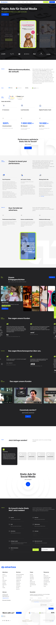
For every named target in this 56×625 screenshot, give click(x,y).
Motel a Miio (32, 578)
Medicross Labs (32, 581)
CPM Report (46, 584)
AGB (3, 586)
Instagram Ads (18, 580)
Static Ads (17, 589)
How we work (4, 575)
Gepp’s (31, 580)
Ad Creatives (18, 586)
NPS (30, 586)
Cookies (3, 587)
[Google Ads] (43, 533)
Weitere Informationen (14, 547)
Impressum (4, 583)
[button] (19, 2)
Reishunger (32, 575)
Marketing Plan (46, 575)
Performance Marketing (20, 574)
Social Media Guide (47, 581)
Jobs (3, 578)
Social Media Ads (19, 575)
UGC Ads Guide (46, 580)
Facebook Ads (18, 578)
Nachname (36, 517)
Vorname (12, 517)
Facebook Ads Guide (47, 577)
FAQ (3, 577)
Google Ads (18, 584)
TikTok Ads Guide (46, 578)
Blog (44, 574)
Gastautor (4, 581)
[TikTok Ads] (43, 534)
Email (12, 524)
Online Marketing (19, 577)
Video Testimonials (33, 584)
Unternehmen (13, 531)
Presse (45, 586)
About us (3, 574)
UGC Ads (42, 196)
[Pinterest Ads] (43, 535)
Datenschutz (4, 584)
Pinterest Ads (18, 583)
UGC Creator (4, 580)
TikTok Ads (18, 581)
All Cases (31, 574)
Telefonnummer (37, 524)
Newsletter (45, 583)
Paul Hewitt (32, 577)
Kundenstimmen (32, 583)
